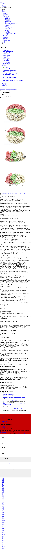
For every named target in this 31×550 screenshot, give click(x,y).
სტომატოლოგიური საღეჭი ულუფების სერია (11, 23)
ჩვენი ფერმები (5, 38)
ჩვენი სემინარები (5, 39)
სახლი (3, 10)
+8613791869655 (4, 427)
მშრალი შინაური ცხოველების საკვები (10, 33)
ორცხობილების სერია (8, 22)
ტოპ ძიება (24, 433)
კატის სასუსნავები (5, 29)
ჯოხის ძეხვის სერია (6, 53)
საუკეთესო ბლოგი (20, 433)
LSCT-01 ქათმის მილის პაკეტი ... (9, 74)
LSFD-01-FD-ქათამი (6, 68)
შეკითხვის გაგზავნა (3, 432)
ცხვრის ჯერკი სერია (8, 20)
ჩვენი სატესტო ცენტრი (6, 40)
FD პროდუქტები (7, 25)
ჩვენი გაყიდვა (5, 15)
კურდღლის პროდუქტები (6, 55)
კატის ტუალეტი (7, 30)
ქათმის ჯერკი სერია (8, 18)
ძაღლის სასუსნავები (6, 17)
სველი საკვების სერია (8, 28)
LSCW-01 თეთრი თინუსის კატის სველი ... (10, 77)
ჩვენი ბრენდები (5, 14)
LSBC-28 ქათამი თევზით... (7, 71)
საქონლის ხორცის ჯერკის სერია (8, 51)
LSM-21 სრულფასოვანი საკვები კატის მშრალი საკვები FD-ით (14, 397)
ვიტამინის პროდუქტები (8, 21)
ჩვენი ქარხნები (5, 37)
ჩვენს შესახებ (4, 11)
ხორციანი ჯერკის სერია (8, 27)
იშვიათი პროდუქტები (6, 60)
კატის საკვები (5, 35)
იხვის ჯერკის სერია (7, 19)
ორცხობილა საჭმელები (6, 63)
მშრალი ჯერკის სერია (8, 31)
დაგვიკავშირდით (4, 41)
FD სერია (6, 26)
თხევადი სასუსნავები (6, 64)
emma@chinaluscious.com (5, 426)
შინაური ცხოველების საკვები (7, 194)
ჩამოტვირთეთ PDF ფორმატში (13, 89)
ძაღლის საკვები (5, 34)
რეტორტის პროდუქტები (6, 58)
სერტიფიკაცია (5, 13)
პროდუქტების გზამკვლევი (5, 421)
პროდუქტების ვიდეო (6, 16)
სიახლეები (3, 42)
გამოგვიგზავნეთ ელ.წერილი (4, 89)
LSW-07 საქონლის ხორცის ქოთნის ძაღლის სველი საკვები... (13, 80)
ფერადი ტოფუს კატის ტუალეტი (8, 394)
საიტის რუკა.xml (4, 422)
